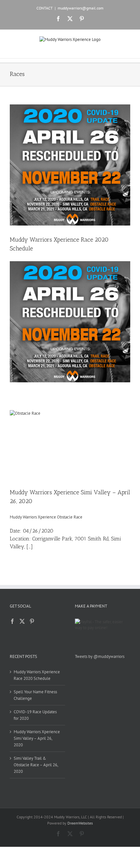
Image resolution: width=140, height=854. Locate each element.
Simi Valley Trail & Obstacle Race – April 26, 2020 (36, 764)
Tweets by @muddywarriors (99, 656)
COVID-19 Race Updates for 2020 (35, 715)
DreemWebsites (80, 823)
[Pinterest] (32, 621)
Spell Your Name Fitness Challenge (35, 695)
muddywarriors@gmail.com (81, 8)
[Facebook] (12, 621)
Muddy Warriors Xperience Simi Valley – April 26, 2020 (37, 738)
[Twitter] (22, 621)
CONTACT (44, 8)
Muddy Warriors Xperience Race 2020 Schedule (37, 675)
